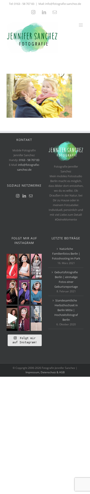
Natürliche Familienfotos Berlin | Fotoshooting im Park (66, 253)
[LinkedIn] (24, 196)
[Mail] (31, 196)
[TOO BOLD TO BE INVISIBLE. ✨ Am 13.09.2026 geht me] (24, 318)
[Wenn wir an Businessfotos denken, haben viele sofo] (36, 318)
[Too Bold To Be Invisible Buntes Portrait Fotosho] (12, 318)
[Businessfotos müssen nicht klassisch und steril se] (24, 292)
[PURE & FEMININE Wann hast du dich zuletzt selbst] (24, 266)
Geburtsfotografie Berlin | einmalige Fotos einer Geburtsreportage (66, 279)
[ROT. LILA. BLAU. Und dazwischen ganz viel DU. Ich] (12, 266)
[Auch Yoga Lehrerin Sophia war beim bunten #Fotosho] (36, 292)
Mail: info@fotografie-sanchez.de (59, 4)
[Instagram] (17, 196)
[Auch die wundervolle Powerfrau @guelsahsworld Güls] (36, 266)
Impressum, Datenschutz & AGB (45, 372)
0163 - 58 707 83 (24, 4)
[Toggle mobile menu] (81, 25)
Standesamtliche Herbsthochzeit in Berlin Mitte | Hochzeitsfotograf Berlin (66, 310)
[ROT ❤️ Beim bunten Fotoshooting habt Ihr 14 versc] (12, 292)
